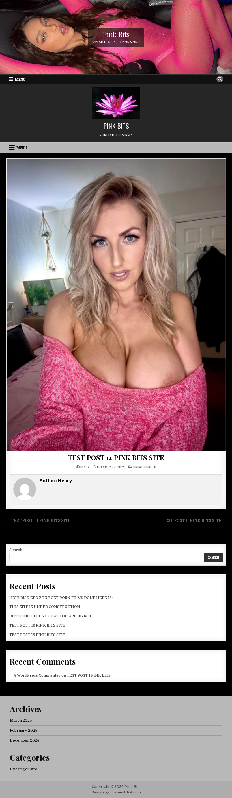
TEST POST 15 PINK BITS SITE (37, 635)
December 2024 (24, 740)
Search (15, 550)
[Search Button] (219, 79)
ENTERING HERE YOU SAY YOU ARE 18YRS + (50, 616)
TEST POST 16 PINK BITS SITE (37, 625)
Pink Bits (116, 33)
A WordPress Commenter (37, 675)
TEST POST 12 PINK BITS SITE (116, 457)
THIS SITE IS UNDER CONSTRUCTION (44, 607)
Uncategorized (144, 467)
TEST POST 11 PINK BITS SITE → (194, 520)
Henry (84, 467)
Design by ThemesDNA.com (116, 792)
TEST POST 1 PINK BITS (89, 675)
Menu (20, 79)
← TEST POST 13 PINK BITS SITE (38, 520)
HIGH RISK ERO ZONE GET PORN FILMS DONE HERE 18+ (61, 598)
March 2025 (21, 720)
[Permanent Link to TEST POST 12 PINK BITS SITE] (116, 305)
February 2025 (23, 730)
